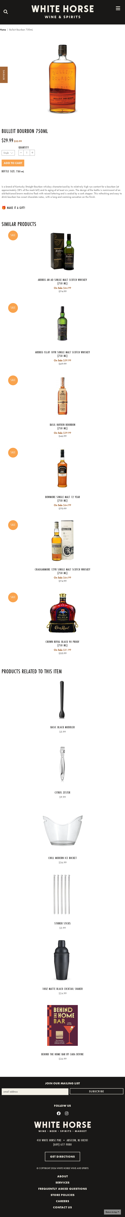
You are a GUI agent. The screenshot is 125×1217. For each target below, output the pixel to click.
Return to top (111, 1211)
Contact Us (62, 1207)
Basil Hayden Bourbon (62, 424)
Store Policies (63, 1195)
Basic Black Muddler (62, 727)
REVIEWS (3, 75)
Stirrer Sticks (62, 923)
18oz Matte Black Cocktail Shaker (62, 989)
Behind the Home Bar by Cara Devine (62, 1054)
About (62, 1176)
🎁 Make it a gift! (13, 207)
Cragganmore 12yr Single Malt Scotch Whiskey (62, 569)
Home (3, 29)
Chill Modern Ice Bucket (62, 858)
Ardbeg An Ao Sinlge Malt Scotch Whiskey (62, 280)
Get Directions (62, 1156)
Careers (62, 1201)
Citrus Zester (62, 792)
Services (62, 1182)
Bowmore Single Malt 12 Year (62, 497)
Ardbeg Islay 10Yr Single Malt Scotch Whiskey (62, 352)
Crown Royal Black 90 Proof (62, 642)
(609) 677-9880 (62, 1144)
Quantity (24, 147)
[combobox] (5, 12)
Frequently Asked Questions (62, 1188)
